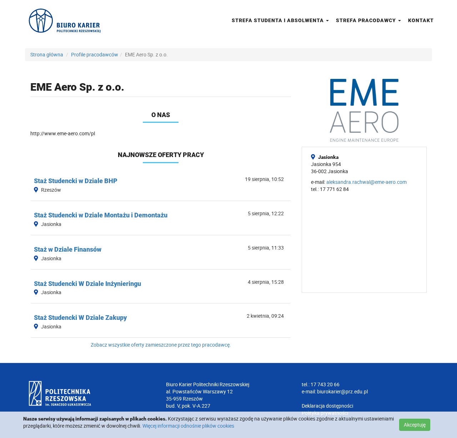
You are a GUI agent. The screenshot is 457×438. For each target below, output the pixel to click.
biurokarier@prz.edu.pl (342, 391)
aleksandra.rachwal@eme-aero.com (366, 181)
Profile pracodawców (94, 54)
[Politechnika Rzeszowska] (92, 393)
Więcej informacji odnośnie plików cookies (188, 425)
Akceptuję (415, 424)
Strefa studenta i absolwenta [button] (278, 20)
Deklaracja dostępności (327, 405)
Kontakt (421, 20)
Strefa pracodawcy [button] (366, 20)
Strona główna (46, 54)
